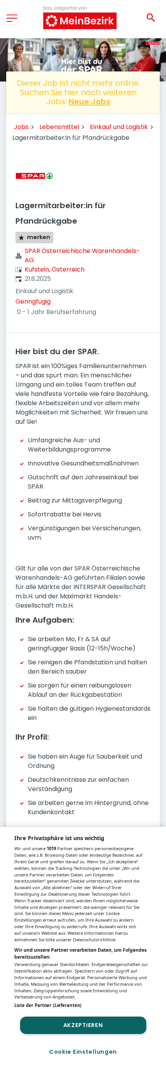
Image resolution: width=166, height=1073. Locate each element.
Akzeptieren (83, 1025)
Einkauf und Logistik (119, 126)
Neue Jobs (89, 101)
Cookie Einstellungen (83, 1052)
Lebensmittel (59, 126)
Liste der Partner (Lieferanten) (47, 1005)
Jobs (21, 126)
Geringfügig (33, 301)
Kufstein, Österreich (55, 269)
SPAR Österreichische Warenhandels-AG (82, 255)
